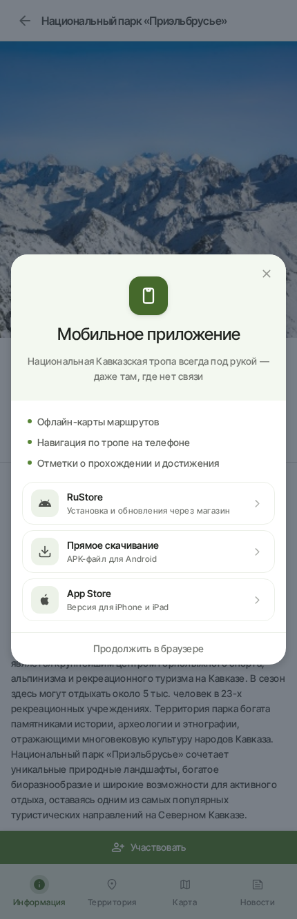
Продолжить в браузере (148, 648)
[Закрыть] (267, 274)
